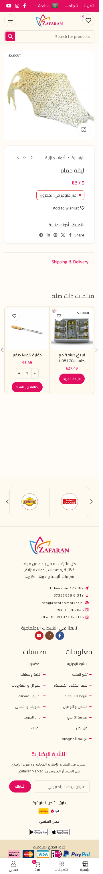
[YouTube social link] (8, 5)
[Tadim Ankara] (69, 501)
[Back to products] (24, 157)
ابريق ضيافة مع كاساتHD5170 (72, 357)
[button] (27, 387)
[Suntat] (29, 501)
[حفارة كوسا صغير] (27, 329)
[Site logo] (49, 20)
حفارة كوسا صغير (27, 355)
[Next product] (17, 157)
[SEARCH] (10, 36)
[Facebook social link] (24, 5)
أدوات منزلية (55, 158)
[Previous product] (31, 157)
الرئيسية (78, 158)
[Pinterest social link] (55, 235)
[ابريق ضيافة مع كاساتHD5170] (72, 329)
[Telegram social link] (41, 235)
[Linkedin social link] (48, 235)
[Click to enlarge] (83, 129)
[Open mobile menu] (10, 20)
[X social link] (63, 235)
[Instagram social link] (17, 5)
